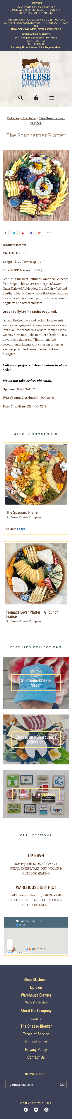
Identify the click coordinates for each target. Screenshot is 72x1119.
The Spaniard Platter (22, 512)
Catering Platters (21, 118)
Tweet (14, 233)
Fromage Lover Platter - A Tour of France (32, 614)
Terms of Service (36, 1034)
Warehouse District (36, 995)
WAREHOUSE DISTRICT (36, 887)
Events (36, 1018)
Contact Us (36, 1057)
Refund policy (36, 1041)
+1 (39, 233)
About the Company (36, 1010)
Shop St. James (36, 979)
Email (48, 233)
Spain (21, 528)
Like (6, 233)
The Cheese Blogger (36, 1026)
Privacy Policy (36, 1049)
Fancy (31, 233)
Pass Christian (36, 1002)
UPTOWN (36, 855)
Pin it (22, 233)
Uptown (36, 987)
